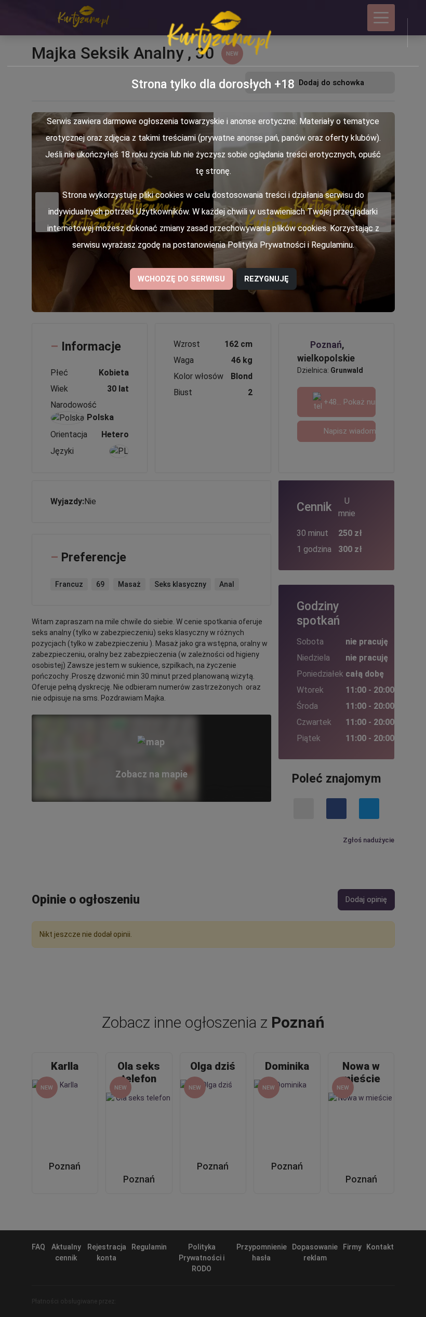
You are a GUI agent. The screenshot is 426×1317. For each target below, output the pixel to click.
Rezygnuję (266, 279)
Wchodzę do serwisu (181, 279)
